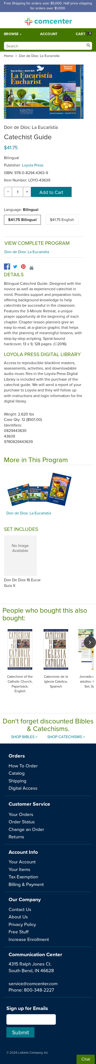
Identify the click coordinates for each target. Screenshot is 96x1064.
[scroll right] (90, 642)
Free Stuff (19, 931)
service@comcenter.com (33, 983)
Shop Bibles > (24, 736)
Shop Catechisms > (66, 736)
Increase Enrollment (29, 939)
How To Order (23, 765)
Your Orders (21, 814)
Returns (16, 836)
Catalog (17, 773)
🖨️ (31, 267)
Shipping (17, 780)
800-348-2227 (39, 989)
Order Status (22, 821)
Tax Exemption (23, 876)
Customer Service (29, 804)
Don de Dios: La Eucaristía (39, 55)
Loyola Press (32, 165)
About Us (18, 916)
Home (8, 55)
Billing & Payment (26, 884)
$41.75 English (62, 219)
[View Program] (48, 489)
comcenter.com (48, 20)
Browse (11, 33)
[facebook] (7, 266)
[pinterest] (23, 266)
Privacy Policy (22, 924)
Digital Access (23, 788)
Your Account (22, 861)
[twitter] (15, 266)
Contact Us (20, 909)
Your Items (19, 869)
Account (49, 33)
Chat (85, 1059)
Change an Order (26, 829)
